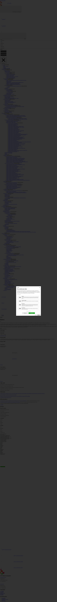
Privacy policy (19, 294)
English (18, 287)
